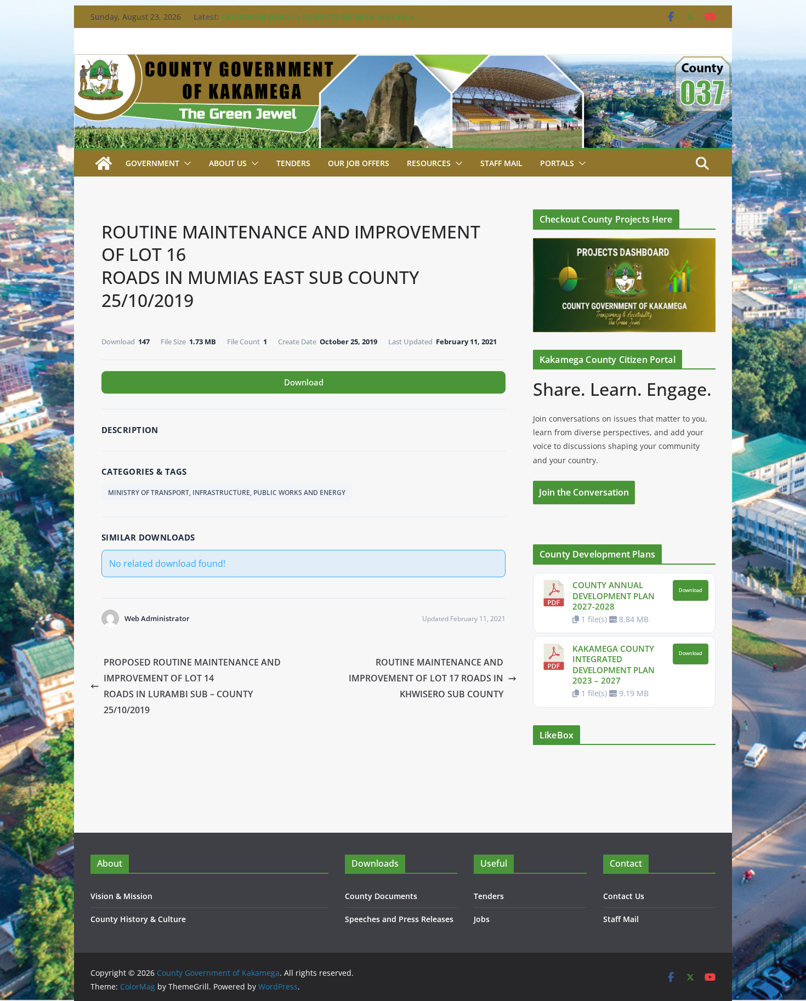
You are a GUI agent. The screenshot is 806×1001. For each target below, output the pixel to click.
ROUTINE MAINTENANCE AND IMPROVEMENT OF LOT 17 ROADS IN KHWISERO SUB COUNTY (426, 678)
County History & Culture (138, 919)
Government (152, 163)
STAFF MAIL (501, 163)
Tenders (293, 163)
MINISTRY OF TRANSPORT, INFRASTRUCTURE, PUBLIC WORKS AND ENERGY (226, 492)
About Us (228, 163)
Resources (429, 163)
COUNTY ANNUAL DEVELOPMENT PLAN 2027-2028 (613, 595)
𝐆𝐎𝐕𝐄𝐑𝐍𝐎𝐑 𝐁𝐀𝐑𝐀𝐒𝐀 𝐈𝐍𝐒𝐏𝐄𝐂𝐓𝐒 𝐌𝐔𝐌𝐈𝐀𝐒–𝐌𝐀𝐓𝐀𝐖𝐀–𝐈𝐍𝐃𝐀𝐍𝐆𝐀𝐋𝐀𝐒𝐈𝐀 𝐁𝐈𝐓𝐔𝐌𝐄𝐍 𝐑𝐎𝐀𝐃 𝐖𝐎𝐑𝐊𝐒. (320, 22)
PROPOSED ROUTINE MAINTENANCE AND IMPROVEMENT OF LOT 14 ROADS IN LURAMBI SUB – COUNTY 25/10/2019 (192, 685)
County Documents (381, 896)
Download (303, 382)
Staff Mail (621, 919)
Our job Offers (358, 163)
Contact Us (623, 896)
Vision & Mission (121, 896)
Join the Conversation (584, 492)
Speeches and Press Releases (399, 919)
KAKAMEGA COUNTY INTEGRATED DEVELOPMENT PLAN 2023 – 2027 (613, 664)
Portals (557, 163)
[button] (185, 163)
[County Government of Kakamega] (403, 62)
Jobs (482, 919)
